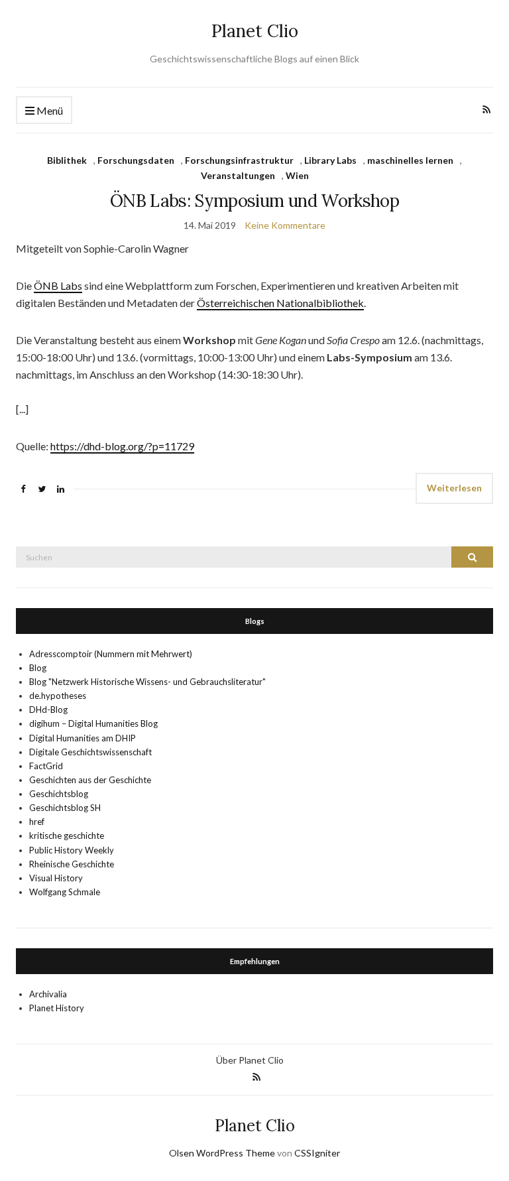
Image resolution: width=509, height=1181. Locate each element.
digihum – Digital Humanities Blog (93, 723)
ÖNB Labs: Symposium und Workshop (254, 201)
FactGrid (46, 766)
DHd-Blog (48, 709)
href (36, 821)
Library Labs (330, 160)
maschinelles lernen (410, 160)
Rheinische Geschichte (71, 864)
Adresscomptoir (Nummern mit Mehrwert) (110, 654)
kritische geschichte (66, 835)
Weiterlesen (454, 487)
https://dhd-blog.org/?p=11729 (122, 446)
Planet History (56, 1008)
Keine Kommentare (285, 225)
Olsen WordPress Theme (222, 1152)
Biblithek (67, 160)
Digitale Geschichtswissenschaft (90, 752)
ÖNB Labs (58, 285)
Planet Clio (254, 31)
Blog (37, 667)
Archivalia (48, 994)
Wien (297, 175)
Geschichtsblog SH (65, 807)
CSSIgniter (317, 1152)
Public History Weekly (71, 850)
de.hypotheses (57, 695)
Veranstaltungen (238, 175)
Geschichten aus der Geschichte (90, 780)
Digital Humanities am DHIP (82, 738)
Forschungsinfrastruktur (239, 160)
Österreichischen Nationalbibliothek (280, 302)
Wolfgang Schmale (64, 892)
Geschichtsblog (58, 793)
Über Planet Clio (250, 1060)
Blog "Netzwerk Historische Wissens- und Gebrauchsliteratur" (147, 681)
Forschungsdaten (135, 160)
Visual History (56, 878)
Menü (48, 110)
